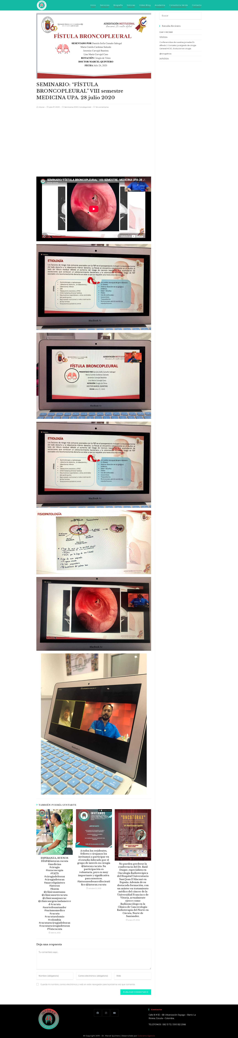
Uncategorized (85, 107)
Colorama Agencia (146, 1036)
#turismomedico (54, 910)
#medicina (54, 864)
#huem (54, 888)
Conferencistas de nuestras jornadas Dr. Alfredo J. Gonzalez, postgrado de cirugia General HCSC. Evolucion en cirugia (177, 45)
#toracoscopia (54, 870)
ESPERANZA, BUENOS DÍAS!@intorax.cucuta (54, 859)
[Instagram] (106, 1013)
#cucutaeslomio (54, 916)
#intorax (54, 885)
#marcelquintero (54, 882)
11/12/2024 (163, 37)
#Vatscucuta (54, 929)
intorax (41, 107)
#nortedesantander (54, 907)
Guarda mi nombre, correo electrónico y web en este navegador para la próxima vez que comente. (87, 984)
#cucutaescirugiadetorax (54, 925)
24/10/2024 (164, 58)
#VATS (54, 873)
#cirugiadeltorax (54, 876)
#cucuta (55, 913)
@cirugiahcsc (165, 54)
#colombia (54, 919)
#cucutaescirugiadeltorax (54, 922)
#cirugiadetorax (54, 879)
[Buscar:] (180, 16)
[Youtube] (114, 1013)
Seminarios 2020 (71, 107)
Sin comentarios (102, 107)
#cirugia (54, 867)
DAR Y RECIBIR (166, 32)
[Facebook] (98, 1013)
